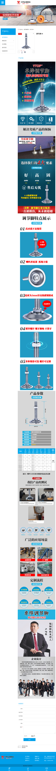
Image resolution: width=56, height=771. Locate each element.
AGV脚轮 (4, 44)
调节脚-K (24, 747)
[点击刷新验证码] (33, 736)
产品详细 (20, 58)
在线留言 (20, 703)
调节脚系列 (5, 37)
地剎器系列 (5, 51)
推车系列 (4, 47)
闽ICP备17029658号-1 (28, 765)
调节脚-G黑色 (25, 746)
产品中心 (21, 29)
